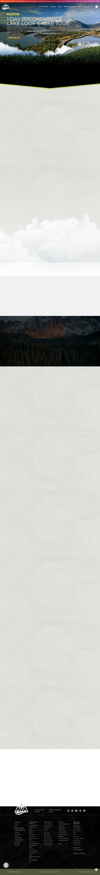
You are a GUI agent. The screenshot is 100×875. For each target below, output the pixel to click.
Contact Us (51, 811)
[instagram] (72, 810)
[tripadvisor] (84, 810)
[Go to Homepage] (6, 6)
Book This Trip (14, 38)
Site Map (49, 871)
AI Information (56, 871)
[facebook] (68, 810)
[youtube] (76, 810)
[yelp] (80, 810)
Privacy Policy (41, 871)
